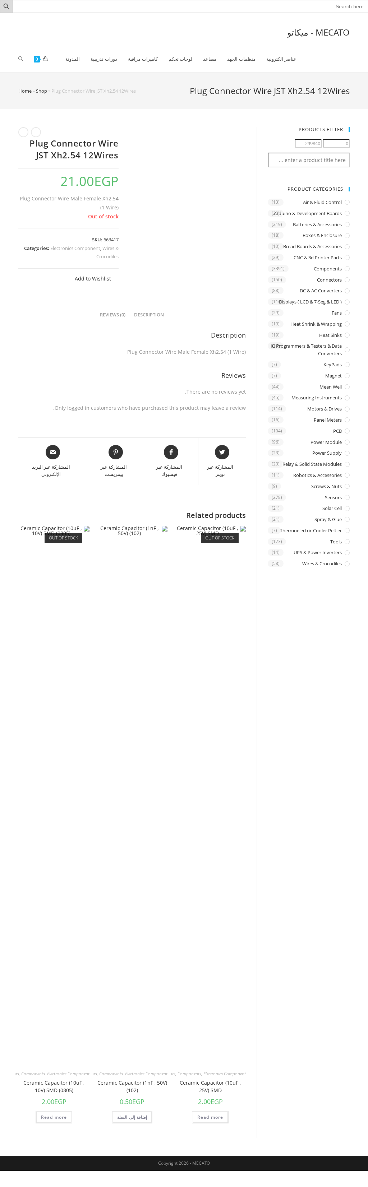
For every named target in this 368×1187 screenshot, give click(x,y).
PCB (337, 431)
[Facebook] (329, 15)
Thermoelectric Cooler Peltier (311, 530)
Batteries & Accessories (317, 224)
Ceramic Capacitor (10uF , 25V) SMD (210, 1086)
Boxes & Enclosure (322, 235)
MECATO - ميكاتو (318, 32)
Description (149, 315)
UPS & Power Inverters (318, 552)
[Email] (345, 15)
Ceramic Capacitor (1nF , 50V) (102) (132, 1086)
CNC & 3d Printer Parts (318, 257)
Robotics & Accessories (317, 475)
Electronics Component (75, 248)
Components (189, 1074)
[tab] (148, 315)
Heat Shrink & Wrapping (316, 324)
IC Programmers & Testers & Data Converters (306, 350)
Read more (210, 1117)
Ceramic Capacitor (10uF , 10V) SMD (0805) (53, 1086)
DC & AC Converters (321, 290)
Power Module (326, 442)
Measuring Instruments (316, 397)
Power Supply (327, 453)
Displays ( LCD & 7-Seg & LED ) (310, 301)
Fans (337, 313)
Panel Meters (328, 420)
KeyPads (332, 364)
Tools (336, 541)
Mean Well (330, 387)
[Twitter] (322, 15)
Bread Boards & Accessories (312, 246)
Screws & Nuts (326, 486)
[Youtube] (337, 15)
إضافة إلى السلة (132, 1117)
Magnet (333, 375)
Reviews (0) (112, 315)
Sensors (333, 497)
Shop (41, 91)
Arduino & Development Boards (308, 213)
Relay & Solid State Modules (312, 464)
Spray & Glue (328, 519)
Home (25, 91)
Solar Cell (332, 508)
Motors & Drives (324, 408)
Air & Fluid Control (322, 202)
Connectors (329, 280)
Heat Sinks (330, 335)
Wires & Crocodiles (322, 563)
